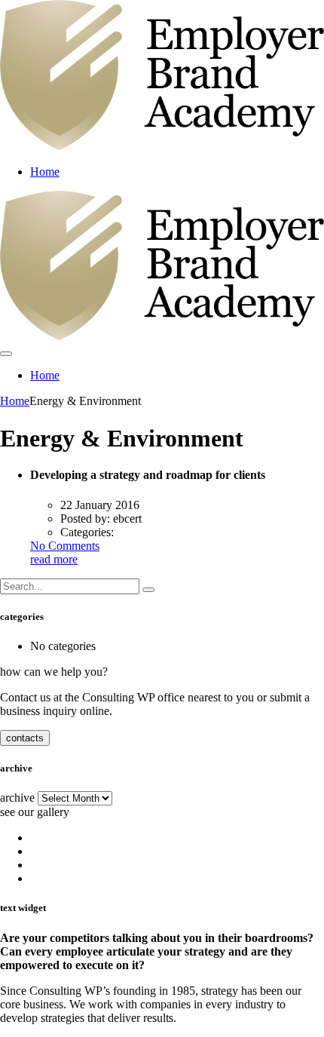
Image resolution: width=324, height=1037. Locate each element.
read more (54, 559)
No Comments (64, 545)
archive (17, 797)
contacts (25, 738)
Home (45, 171)
